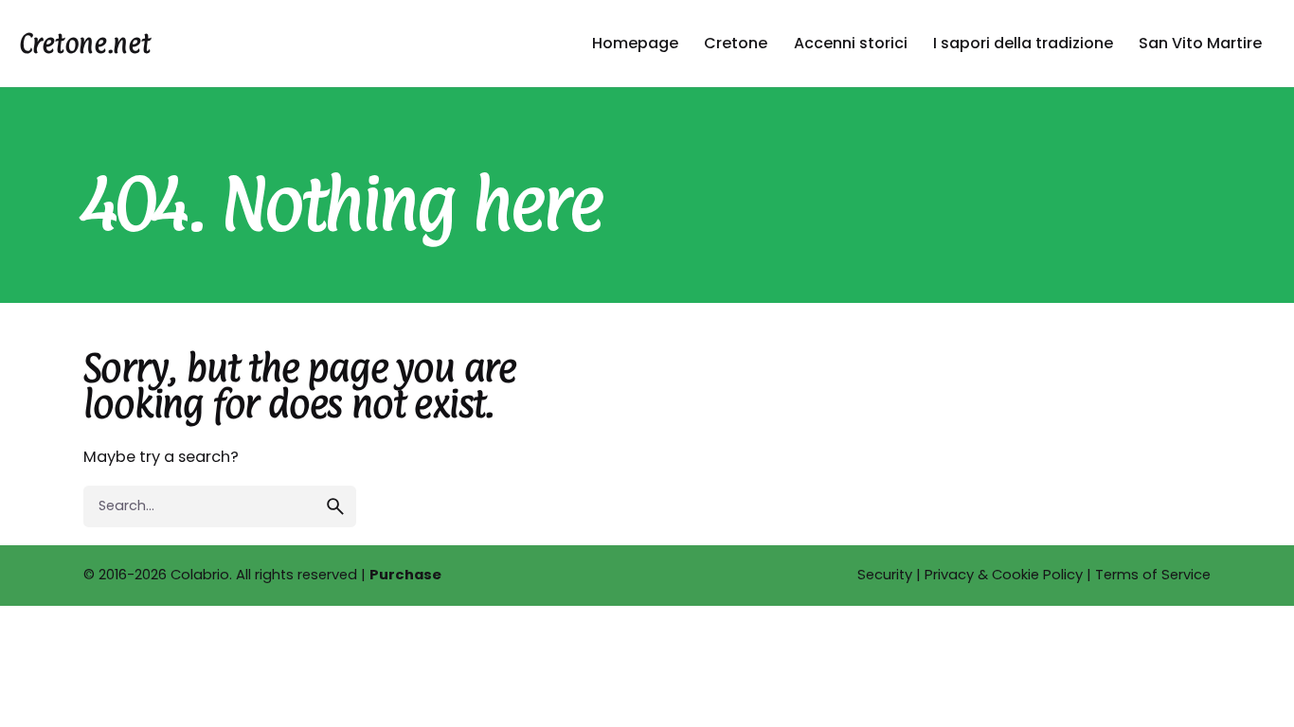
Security (884, 574)
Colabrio (200, 574)
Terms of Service (1153, 574)
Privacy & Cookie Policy (1004, 574)
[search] (335, 506)
